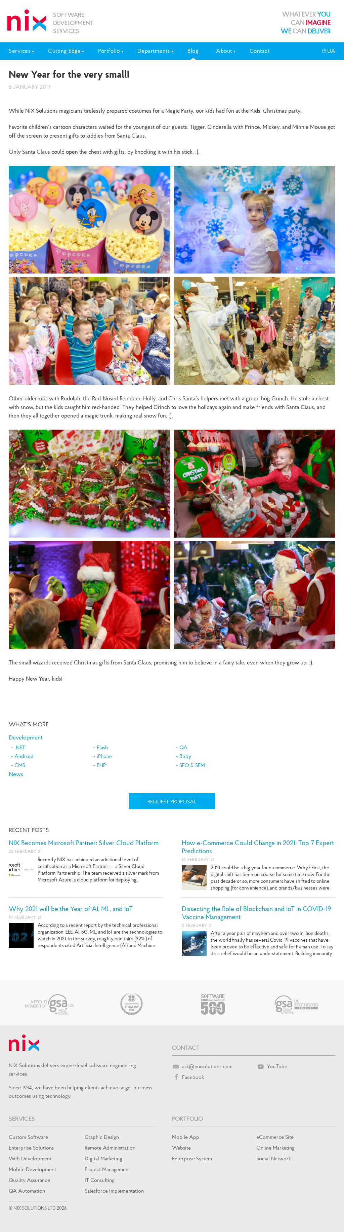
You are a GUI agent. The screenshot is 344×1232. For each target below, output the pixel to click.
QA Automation (27, 1190)
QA (183, 747)
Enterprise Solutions (31, 1147)
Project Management (107, 1169)
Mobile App (185, 1136)
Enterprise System (192, 1158)
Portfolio (187, 1118)
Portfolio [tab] (109, 51)
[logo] (26, 20)
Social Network (273, 1158)
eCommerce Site (275, 1136)
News (16, 774)
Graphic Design (102, 1136)
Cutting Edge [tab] (64, 51)
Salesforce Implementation (114, 1190)
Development (26, 737)
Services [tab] (20, 51)
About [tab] (224, 51)
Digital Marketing (103, 1158)
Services (22, 1118)
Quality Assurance (29, 1179)
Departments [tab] (153, 51)
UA (331, 51)
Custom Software (28, 1136)
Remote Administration (110, 1147)
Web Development (30, 1158)
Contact (260, 51)
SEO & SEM (192, 765)
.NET (19, 747)
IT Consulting (100, 1179)
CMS (19, 765)
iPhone (104, 756)
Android (24, 756)
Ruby (185, 756)
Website (181, 1147)
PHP (101, 765)
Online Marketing (275, 1147)
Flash (102, 747)
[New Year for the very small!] (89, 220)
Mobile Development (32, 1169)
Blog (193, 51)
